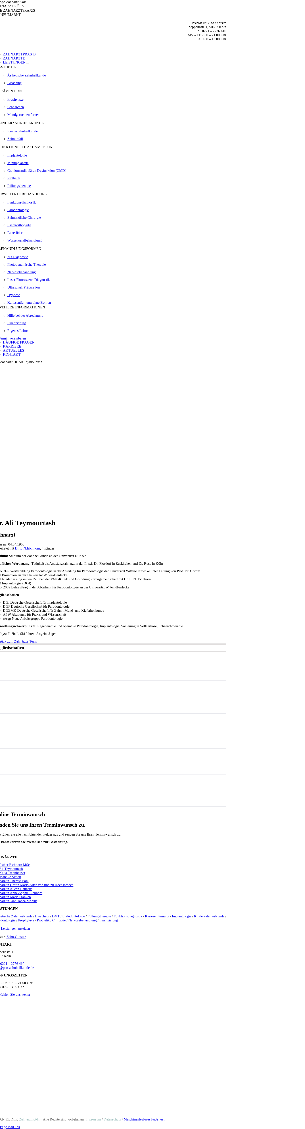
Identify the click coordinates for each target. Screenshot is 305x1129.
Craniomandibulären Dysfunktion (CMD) (36, 170)
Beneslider (14, 233)
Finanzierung (16, 323)
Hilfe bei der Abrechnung (25, 315)
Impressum (93, 1119)
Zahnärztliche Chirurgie (24, 217)
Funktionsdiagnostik (21, 202)
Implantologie (17, 155)
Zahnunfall (15, 139)
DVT (56, 916)
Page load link (10, 1127)
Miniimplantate (18, 163)
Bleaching (14, 83)
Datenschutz (112, 1119)
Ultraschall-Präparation (23, 287)
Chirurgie (59, 920)
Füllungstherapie (19, 186)
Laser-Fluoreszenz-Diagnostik (28, 280)
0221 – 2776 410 (12, 964)
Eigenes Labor (17, 331)
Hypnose (13, 295)
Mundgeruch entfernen (23, 115)
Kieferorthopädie (19, 225)
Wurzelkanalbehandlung (24, 240)
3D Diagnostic (17, 257)
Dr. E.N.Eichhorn (27, 548)
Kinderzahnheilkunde (22, 131)
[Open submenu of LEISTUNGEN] (27, 63)
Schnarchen (15, 107)
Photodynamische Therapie (26, 264)
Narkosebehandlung (21, 272)
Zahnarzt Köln (29, 1119)
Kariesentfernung (157, 916)
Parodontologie (18, 210)
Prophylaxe (15, 99)
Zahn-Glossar (16, 937)
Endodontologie (73, 916)
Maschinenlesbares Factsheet (144, 1119)
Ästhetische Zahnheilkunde (26, 75)
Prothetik (13, 178)
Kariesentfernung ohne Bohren (29, 302)
